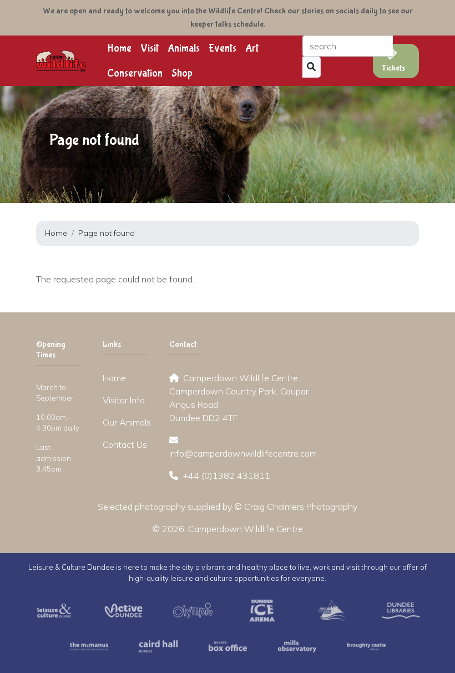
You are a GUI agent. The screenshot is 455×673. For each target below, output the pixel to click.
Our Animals (127, 422)
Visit (149, 48)
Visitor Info (124, 400)
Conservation (135, 73)
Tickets (393, 68)
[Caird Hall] (158, 645)
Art (252, 48)
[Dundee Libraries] (401, 609)
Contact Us (125, 444)
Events (222, 48)
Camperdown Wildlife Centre (245, 528)
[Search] (311, 67)
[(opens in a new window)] (54, 609)
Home (119, 48)
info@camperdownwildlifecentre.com (243, 453)
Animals (184, 48)
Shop (182, 73)
